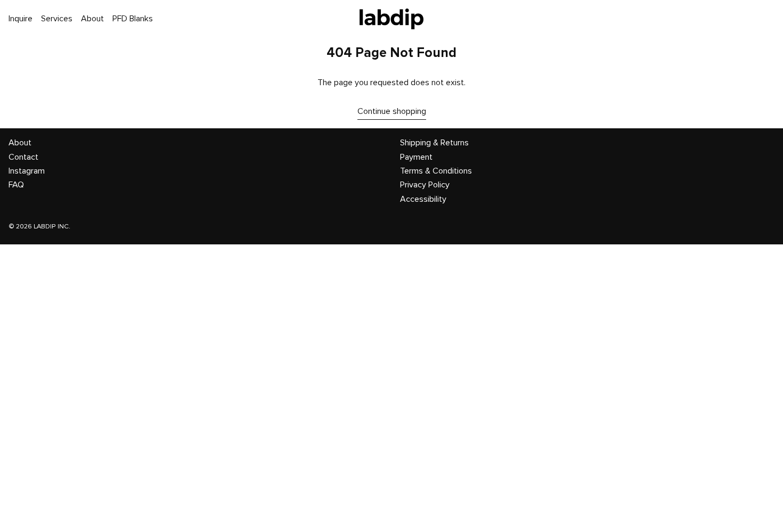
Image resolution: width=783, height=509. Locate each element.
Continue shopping (391, 111)
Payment (416, 157)
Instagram (27, 171)
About (20, 142)
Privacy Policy (425, 184)
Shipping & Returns (434, 142)
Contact (23, 157)
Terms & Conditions (436, 171)
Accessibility (423, 199)
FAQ (16, 184)
